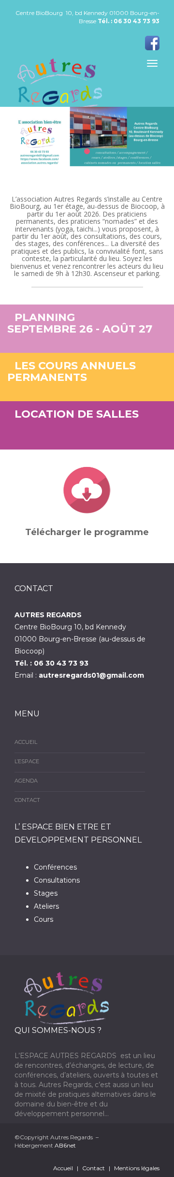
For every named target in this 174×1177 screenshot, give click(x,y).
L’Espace (26, 761)
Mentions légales (137, 1168)
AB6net (65, 1145)
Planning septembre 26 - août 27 (79, 323)
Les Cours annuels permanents (71, 371)
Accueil (25, 742)
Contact (27, 800)
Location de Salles (76, 414)
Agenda (26, 780)
